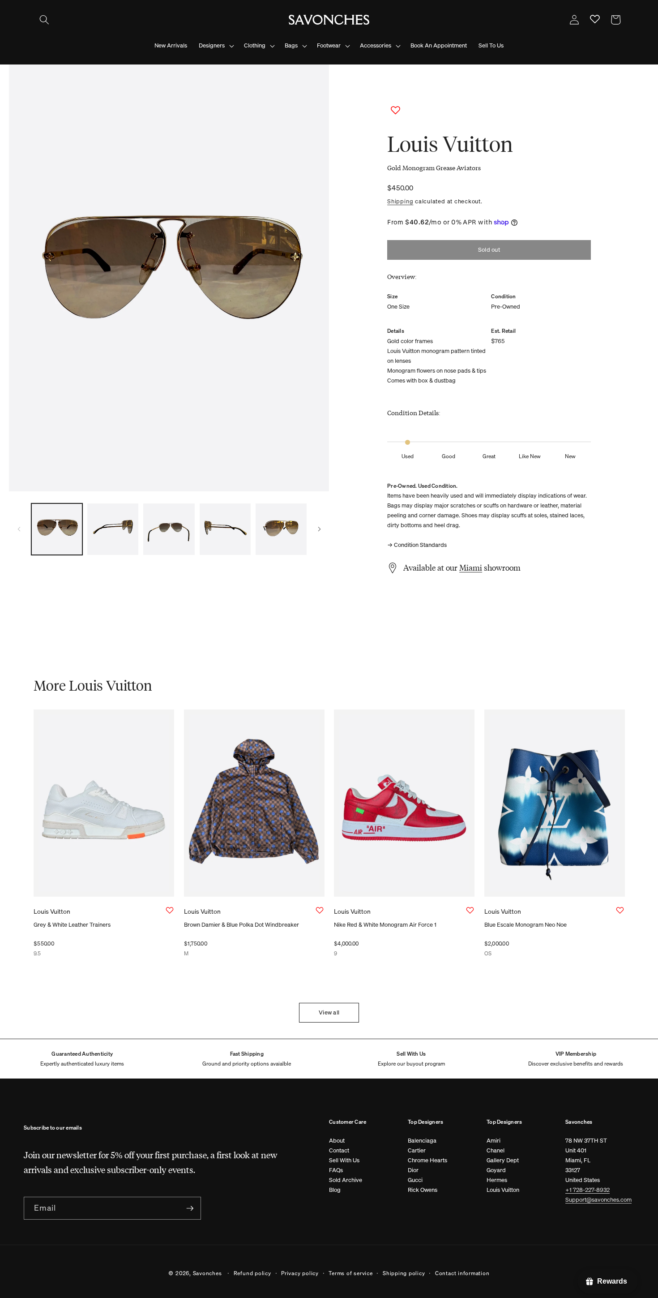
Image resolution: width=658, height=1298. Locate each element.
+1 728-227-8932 (587, 1190)
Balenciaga (422, 1140)
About (337, 1140)
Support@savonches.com (598, 1199)
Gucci (415, 1180)
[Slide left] (19, 529)
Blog (335, 1190)
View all (329, 1012)
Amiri (493, 1140)
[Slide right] (319, 529)
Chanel (495, 1150)
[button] (44, 19)
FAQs (336, 1170)
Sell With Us (344, 1160)
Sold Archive (345, 1180)
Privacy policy (300, 1272)
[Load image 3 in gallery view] (168, 528)
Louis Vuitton (503, 1190)
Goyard (496, 1170)
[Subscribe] (190, 1208)
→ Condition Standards (417, 545)
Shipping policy (404, 1272)
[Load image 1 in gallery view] (56, 528)
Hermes (497, 1180)
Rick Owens (422, 1190)
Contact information (462, 1272)
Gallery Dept (503, 1160)
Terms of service (350, 1272)
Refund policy (252, 1272)
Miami (470, 567)
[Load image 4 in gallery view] (225, 528)
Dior (413, 1170)
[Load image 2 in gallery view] (112, 528)
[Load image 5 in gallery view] (281, 528)
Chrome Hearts (427, 1160)
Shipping (400, 201)
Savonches (207, 1272)
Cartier (417, 1150)
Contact (339, 1150)
